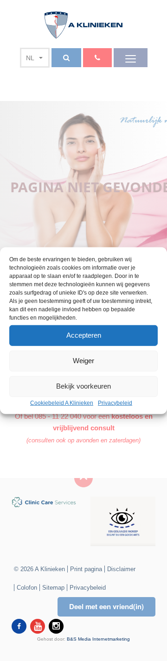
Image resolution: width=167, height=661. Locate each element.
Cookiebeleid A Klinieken (61, 402)
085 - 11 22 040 (58, 416)
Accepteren (83, 335)
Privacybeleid (115, 402)
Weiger (83, 361)
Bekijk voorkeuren (83, 386)
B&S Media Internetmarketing (98, 639)
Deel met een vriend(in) (106, 606)
